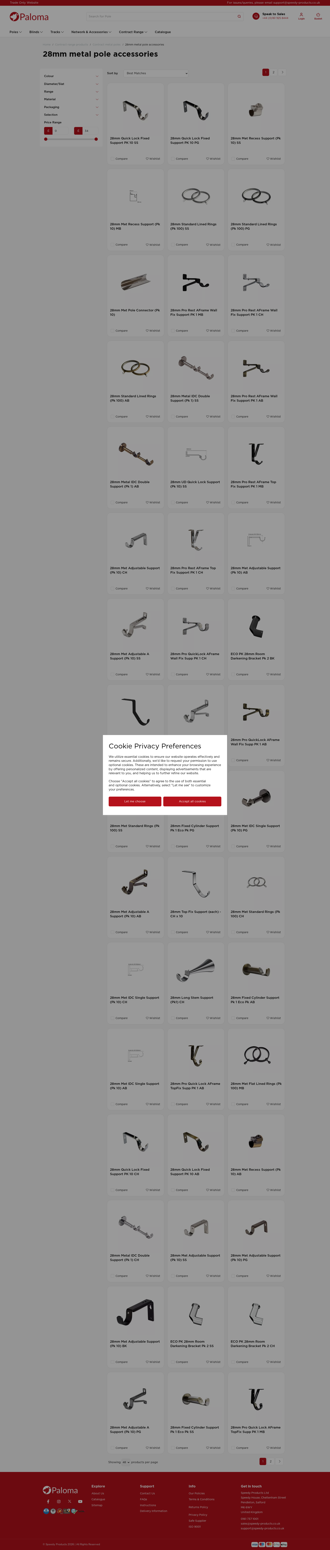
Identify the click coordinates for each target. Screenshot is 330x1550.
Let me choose (135, 801)
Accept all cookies (192, 801)
